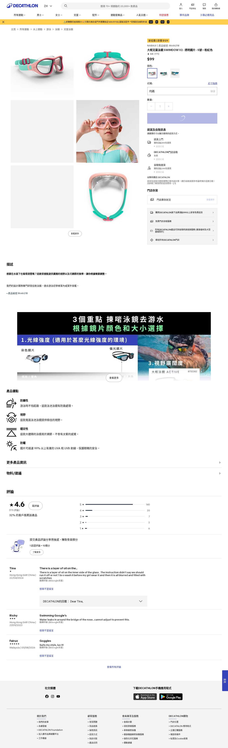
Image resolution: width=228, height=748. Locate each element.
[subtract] (151, 106)
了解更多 (37, 552)
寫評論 (35, 505)
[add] (169, 106)
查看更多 (75, 233)
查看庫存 (210, 199)
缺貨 (187, 119)
